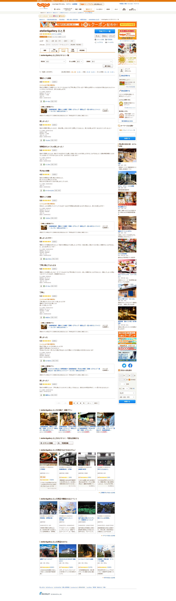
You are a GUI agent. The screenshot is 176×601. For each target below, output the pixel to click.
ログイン (68, 4)
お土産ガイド (81, 12)
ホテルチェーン (49, 587)
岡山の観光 (61, 19)
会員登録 (74, 4)
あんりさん (48, 259)
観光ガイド (55, 12)
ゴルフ (116, 9)
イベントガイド (73, 12)
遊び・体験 (78, 9)
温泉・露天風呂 (65, 587)
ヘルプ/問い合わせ (134, 0)
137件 (90, 567)
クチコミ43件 (56, 34)
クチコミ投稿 (100, 39)
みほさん (47, 317)
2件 (70, 477)
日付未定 (133, 379)
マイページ (136, 3)
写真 (72, 50)
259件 (52, 567)
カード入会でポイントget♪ (127, 41)
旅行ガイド (49, 12)
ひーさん (47, 101)
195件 (109, 567)
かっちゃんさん (49, 190)
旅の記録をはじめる (127, 121)
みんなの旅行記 (88, 12)
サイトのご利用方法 (124, 0)
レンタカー (100, 9)
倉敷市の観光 (83, 19)
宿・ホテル (42, 587)
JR (79, 587)
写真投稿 (109, 39)
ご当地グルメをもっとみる (107, 492)
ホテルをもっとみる (109, 577)
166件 (51, 480)
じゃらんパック (68, 9)
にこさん (47, 164)
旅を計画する (125, 75)
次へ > (89, 403)
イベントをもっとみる (109, 535)
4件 (90, 477)
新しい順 (107, 72)
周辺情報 (82, 50)
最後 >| (96, 403)
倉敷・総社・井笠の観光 (72, 19)
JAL (81, 587)
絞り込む (108, 66)
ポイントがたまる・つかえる (46, 16)
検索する (127, 138)
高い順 (88, 72)
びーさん (47, 286)
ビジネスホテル (57, 587)
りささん (47, 218)
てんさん (47, 140)
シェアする (100, 42)
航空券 (108, 9)
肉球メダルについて (130, 107)
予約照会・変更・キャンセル (126, 3)
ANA (83, 587)
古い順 (78, 72)
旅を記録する (125, 91)
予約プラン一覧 (105, 31)
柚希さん (47, 395)
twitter (124, 366)
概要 (45, 50)
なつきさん (48, 360)
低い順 (92, 72)
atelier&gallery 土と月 (94, 19)
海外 (124, 9)
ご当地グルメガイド (63, 12)
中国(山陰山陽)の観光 (52, 19)
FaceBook (130, 366)
